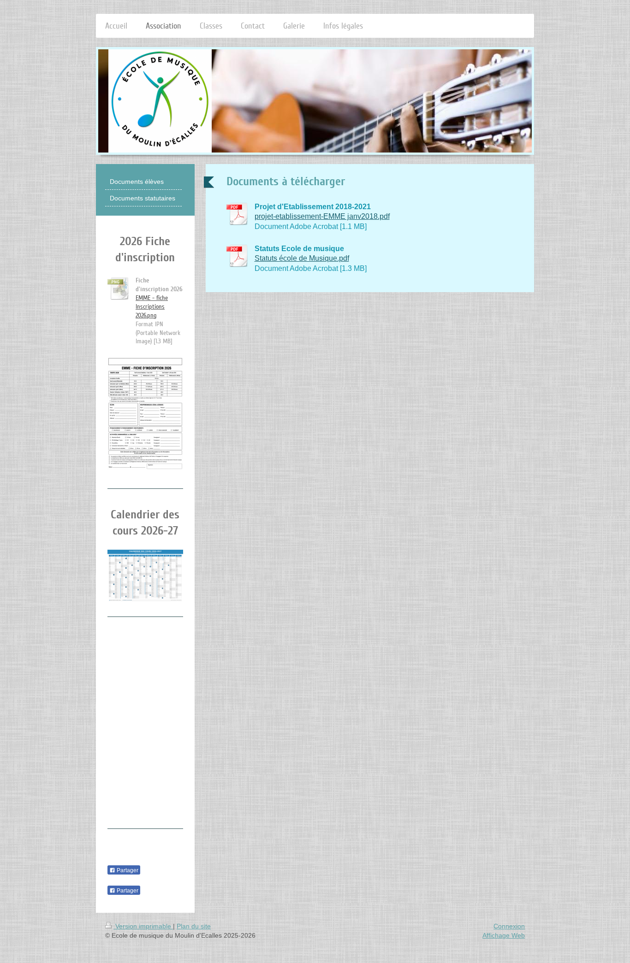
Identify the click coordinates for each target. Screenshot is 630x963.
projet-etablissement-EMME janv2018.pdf (322, 216)
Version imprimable (143, 926)
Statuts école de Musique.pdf (302, 258)
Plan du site (194, 926)
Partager (126, 870)
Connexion (509, 926)
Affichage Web (503, 935)
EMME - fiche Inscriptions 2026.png (152, 306)
